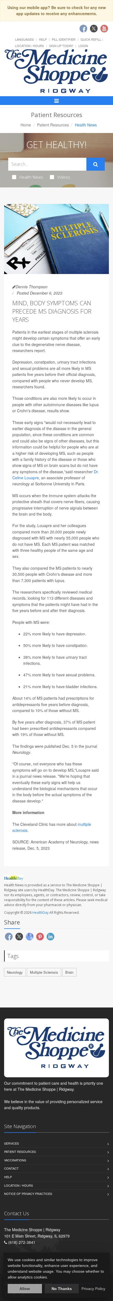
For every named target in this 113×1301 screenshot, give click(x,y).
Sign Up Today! (61, 45)
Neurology (15, 972)
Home (26, 125)
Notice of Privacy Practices (28, 1193)
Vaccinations (15, 1160)
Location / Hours (29, 45)
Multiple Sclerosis (44, 972)
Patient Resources (53, 125)
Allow (24, 1288)
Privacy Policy (93, 1288)
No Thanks (62, 1288)
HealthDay (40, 912)
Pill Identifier (63, 39)
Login (83, 45)
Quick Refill (91, 39)
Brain (69, 972)
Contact (11, 1168)
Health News (31, 177)
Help (43, 39)
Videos (63, 177)
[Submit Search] (95, 164)
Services (11, 1143)
